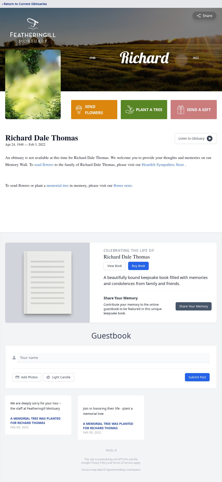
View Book (114, 266)
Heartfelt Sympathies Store (163, 164)
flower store (123, 185)
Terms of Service (123, 463)
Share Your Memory (193, 306)
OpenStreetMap (115, 470)
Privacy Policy (99, 463)
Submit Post (197, 377)
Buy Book (138, 266)
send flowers (44, 164)
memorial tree (58, 185)
